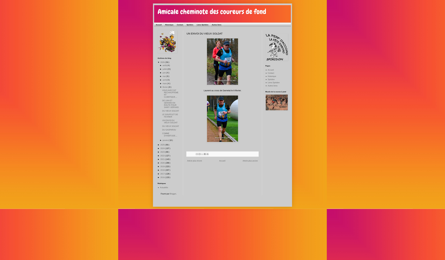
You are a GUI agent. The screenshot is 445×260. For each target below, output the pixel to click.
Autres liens (216, 25)
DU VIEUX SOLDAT (170, 111)
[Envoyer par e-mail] (197, 154)
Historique (169, 25)
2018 (162, 170)
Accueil (159, 25)
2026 (162, 62)
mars (165, 83)
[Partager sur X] (202, 154)
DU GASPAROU (169, 130)
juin (164, 73)
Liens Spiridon (202, 25)
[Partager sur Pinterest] (207, 154)
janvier (166, 140)
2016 (162, 177)
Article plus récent (194, 161)
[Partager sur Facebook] (205, 154)
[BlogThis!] (199, 154)
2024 (162, 148)
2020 (162, 163)
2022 (162, 156)
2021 (162, 159)
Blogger (173, 194)
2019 (162, 166)
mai (164, 76)
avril (165, 80)
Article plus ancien (250, 161)
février (165, 87)
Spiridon (190, 25)
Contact (180, 25)
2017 (162, 174)
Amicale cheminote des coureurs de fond (212, 11)
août (165, 65)
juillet (165, 69)
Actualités (164, 187)
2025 (162, 145)
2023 (162, 152)
